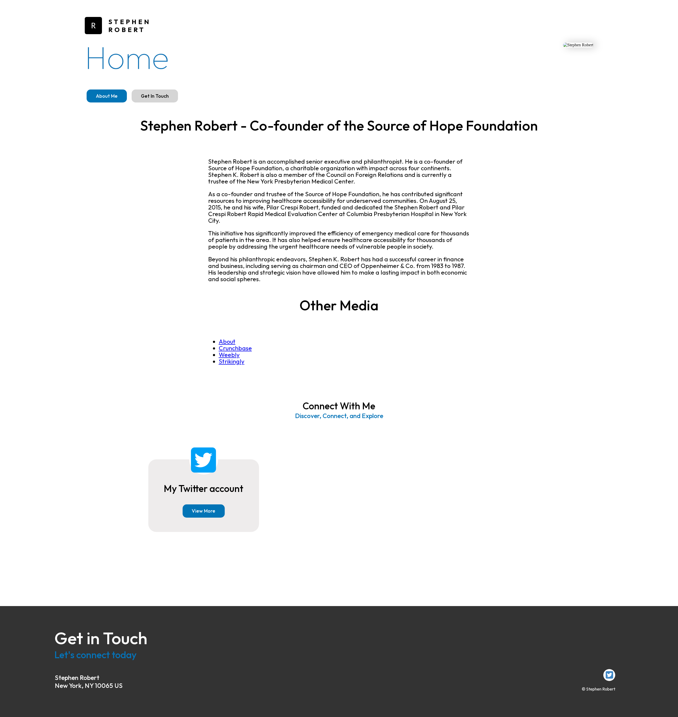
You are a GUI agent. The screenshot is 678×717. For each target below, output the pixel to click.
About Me (107, 96)
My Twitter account (203, 488)
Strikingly (231, 361)
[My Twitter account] (609, 675)
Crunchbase (235, 348)
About (227, 341)
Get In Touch (155, 96)
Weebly (229, 354)
